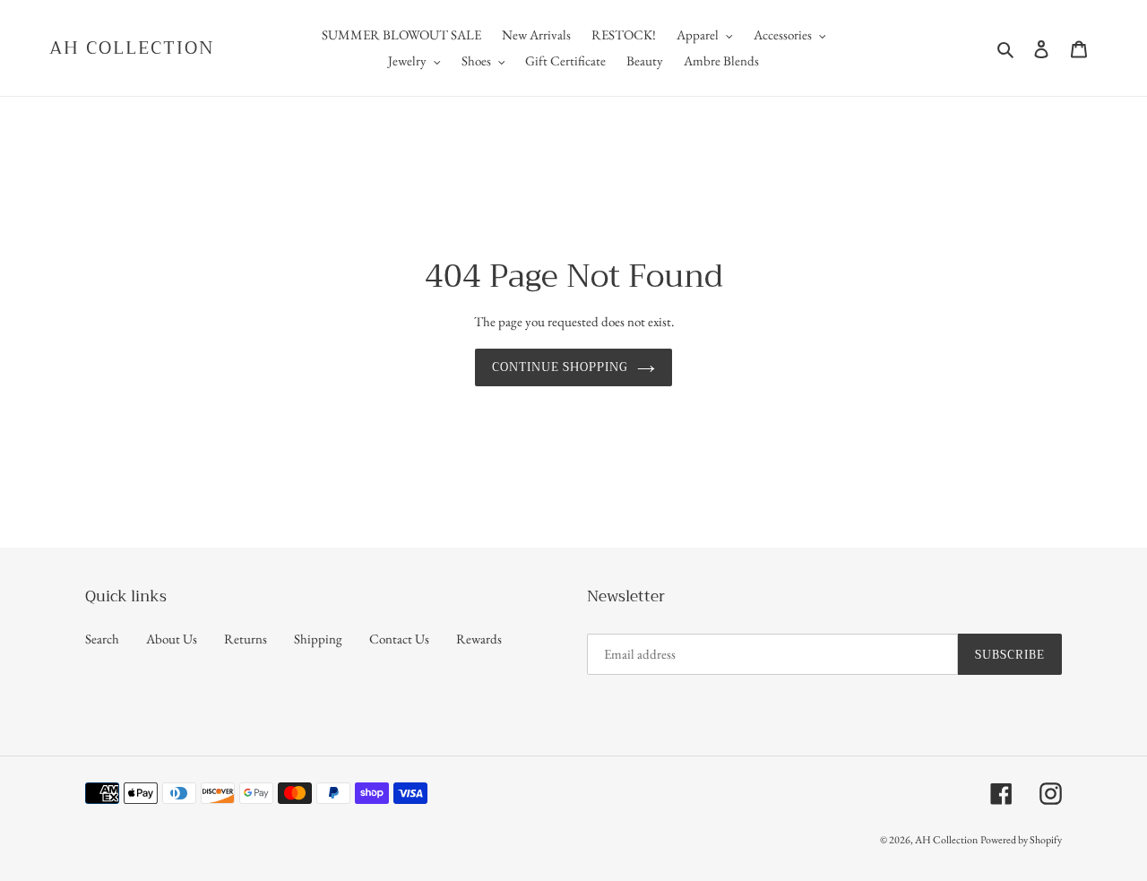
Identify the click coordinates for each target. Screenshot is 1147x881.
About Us (171, 638)
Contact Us (399, 638)
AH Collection (132, 48)
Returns (245, 638)
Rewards (479, 638)
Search (102, 638)
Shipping (318, 638)
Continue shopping (560, 367)
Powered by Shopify (1021, 840)
